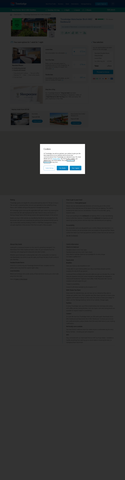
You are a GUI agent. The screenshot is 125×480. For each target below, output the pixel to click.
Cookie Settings (49, 168)
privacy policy (56, 159)
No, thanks (62, 168)
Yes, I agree (75, 168)
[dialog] (62, 159)
